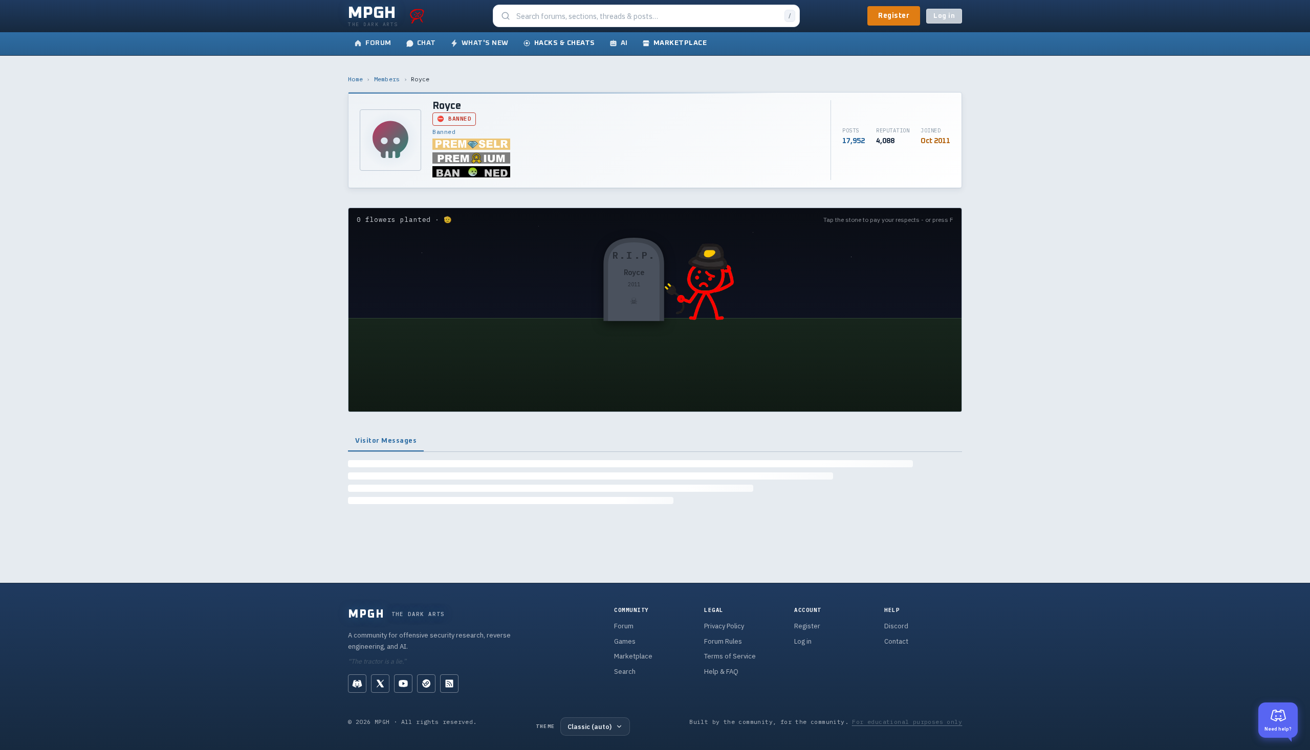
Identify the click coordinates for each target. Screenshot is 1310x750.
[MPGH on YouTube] (403, 683)
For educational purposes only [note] (907, 721)
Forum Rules (723, 641)
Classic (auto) (589, 726)
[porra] (417, 16)
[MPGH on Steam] (426, 683)
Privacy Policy (724, 626)
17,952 (853, 141)
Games (625, 641)
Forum (624, 626)
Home (355, 79)
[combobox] (647, 16)
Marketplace (633, 656)
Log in (944, 16)
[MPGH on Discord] (357, 683)
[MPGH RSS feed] (449, 683)
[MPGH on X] (380, 683)
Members (387, 79)
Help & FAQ (721, 671)
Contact (896, 641)
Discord (896, 626)
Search (625, 671)
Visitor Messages (386, 440)
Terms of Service (730, 656)
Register (893, 15)
